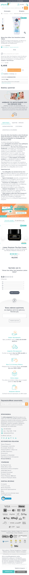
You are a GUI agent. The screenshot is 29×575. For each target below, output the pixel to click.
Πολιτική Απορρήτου (15, 550)
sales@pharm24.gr (9, 433)
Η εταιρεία (4, 484)
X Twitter (13, 438)
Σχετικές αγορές (9, 220)
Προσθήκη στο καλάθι (15, 70)
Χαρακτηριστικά (7, 126)
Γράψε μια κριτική (14, 292)
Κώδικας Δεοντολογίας (9, 551)
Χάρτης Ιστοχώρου (21, 551)
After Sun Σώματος (6, 83)
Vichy (15, 532)
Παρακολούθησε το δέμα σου (9, 449)
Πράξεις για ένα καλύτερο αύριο (10, 493)
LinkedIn (16, 438)
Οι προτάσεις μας (19, 220)
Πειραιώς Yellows (5, 474)
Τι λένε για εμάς (5, 485)
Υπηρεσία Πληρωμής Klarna (8, 477)
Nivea (14, 49)
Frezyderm (4, 531)
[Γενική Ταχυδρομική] (11, 523)
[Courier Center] (11, 527)
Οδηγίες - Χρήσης (18, 122)
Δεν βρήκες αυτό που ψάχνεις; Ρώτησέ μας (14, 310)
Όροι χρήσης (5, 550)
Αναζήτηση (26, 404)
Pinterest (11, 438)
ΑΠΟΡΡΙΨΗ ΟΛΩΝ (21, 571)
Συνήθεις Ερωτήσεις (6, 451)
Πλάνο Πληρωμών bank (8, 475)
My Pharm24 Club (6, 465)
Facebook (2, 438)
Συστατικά (19, 126)
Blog (2, 491)
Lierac (9, 531)
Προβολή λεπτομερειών (20, 568)
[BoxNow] (24, 523)
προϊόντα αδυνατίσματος (15, 420)
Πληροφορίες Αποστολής (8, 446)
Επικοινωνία (4, 453)
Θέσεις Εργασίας (6, 487)
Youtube (9, 438)
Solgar (18, 531)
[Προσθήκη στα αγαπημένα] (23, 70)
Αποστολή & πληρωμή (9, 130)
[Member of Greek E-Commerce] (5, 536)
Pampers (20, 532)
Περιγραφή (5, 122)
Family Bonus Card (6, 466)
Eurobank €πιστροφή (7, 472)
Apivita (13, 531)
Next (26, 238)
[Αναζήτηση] (26, 8)
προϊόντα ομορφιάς (12, 423)
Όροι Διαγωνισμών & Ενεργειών (10, 456)
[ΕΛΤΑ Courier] (4, 523)
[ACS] (18, 527)
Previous (3, 238)
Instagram (4, 438)
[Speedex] (18, 523)
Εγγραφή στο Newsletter (8, 455)
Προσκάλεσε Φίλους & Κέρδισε (9, 468)
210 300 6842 (7, 428)
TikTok (6, 438)
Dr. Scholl (23, 531)
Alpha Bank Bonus (6, 470)
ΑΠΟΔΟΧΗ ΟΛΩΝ (8, 571)
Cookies (24, 550)
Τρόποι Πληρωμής (6, 444)
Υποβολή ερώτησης (14, 320)
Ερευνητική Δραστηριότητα (8, 489)
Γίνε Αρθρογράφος (6, 494)
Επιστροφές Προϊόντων (7, 447)
